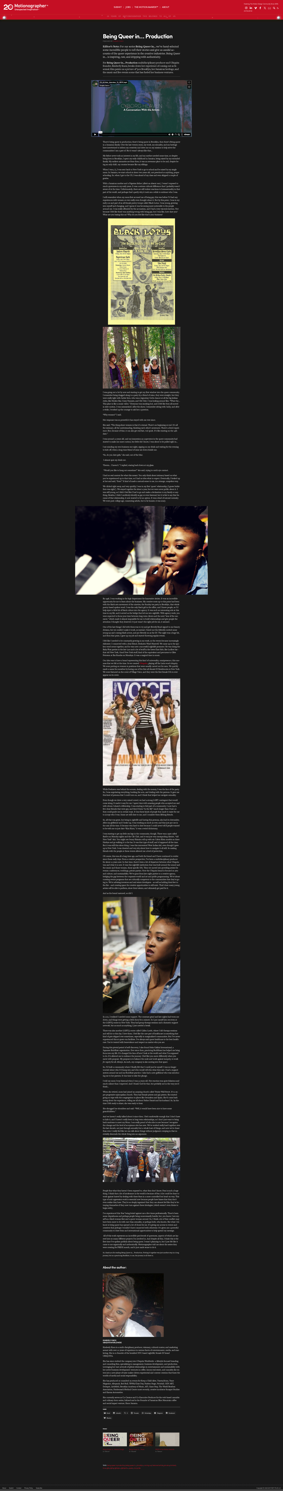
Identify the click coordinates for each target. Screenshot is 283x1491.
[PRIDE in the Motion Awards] (167, 1439)
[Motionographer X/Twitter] (265, 8)
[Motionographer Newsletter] (269, 8)
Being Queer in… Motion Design (113, 1449)
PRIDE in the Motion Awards (164, 1449)
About (4, 1488)
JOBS (128, 7)
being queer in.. (131, 1465)
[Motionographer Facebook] (260, 8)
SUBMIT (118, 7)
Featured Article (157, 1465)
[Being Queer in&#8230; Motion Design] (115, 1439)
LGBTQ (112, 1468)
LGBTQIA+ (117, 1468)
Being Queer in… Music (136, 1449)
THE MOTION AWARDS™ (146, 7)
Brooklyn (140, 1465)
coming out (148, 1465)
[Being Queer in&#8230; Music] (141, 1439)
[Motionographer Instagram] (246, 8)
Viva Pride (137, 1468)
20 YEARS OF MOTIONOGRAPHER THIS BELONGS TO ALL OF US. (141, 16)
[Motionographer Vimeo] (255, 8)
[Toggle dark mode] (278, 8)
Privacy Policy (28, 1488)
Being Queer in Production (116, 1465)
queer (131, 1468)
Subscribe (39, 1488)
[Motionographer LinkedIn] (251, 8)
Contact (18, 1488)
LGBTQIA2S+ (124, 1468)
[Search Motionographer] (274, 8)
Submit (11, 1488)
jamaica (166, 1465)
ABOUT (165, 7)
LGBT (108, 1468)
